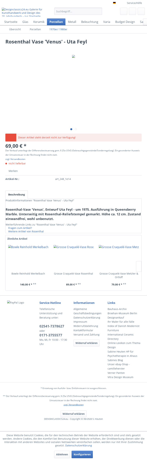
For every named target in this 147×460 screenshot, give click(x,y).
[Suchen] (98, 11)
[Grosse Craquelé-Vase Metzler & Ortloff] (119, 257)
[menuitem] (78, 13)
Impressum (80, 321)
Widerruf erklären (86, 343)
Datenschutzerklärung (87, 317)
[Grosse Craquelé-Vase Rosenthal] (74, 257)
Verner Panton (116, 373)
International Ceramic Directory (121, 337)
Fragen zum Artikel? (20, 228)
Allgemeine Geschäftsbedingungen (87, 311)
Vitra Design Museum (120, 377)
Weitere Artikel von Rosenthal (26, 231)
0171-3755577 (50, 335)
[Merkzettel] (123, 11)
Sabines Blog (115, 360)
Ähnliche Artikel (17, 238)
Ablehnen (62, 454)
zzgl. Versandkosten (15, 159)
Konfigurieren (82, 454)
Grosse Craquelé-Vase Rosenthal (73, 273)
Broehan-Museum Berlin (122, 313)
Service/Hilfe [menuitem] (134, 3)
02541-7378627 (51, 326)
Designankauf (116, 317)
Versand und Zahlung (86, 334)
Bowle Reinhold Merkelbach (28, 273)
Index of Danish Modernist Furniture (123, 328)
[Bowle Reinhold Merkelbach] (28, 257)
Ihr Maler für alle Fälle (121, 321)
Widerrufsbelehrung (86, 326)
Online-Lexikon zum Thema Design (124, 345)
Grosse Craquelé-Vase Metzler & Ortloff (118, 275)
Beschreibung (16, 194)
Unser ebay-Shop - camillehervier (119, 366)
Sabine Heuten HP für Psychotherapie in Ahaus (122, 354)
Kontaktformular (83, 330)
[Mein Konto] (132, 11)
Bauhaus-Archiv (117, 309)
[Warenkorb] (141, 11)
